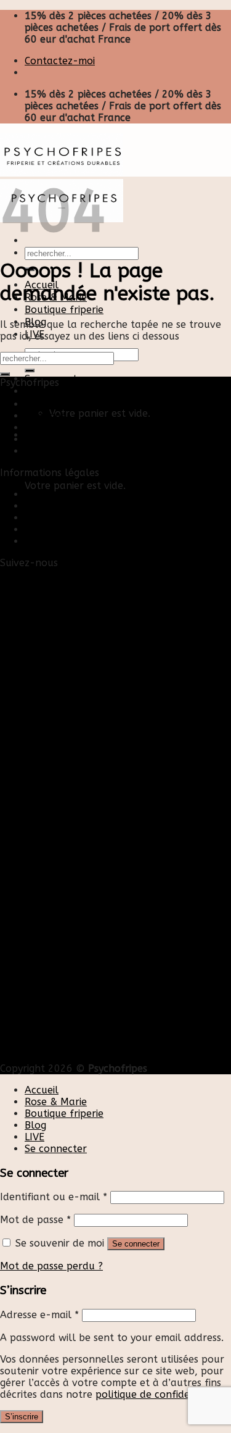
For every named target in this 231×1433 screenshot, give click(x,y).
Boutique (46, 416)
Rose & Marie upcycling (79, 451)
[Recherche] (29, 370)
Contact (43, 494)
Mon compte (54, 506)
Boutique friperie (64, 309)
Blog (35, 427)
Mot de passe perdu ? (51, 1266)
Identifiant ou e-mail (53, 1197)
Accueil (42, 404)
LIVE (34, 1137)
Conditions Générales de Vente (97, 529)
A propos (46, 439)
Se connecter (136, 1243)
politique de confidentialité (159, 1394)
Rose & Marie (56, 1102)
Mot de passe (35, 1220)
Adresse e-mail (39, 1315)
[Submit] (5, 374)
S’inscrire (21, 1416)
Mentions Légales (66, 518)
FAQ (34, 541)
